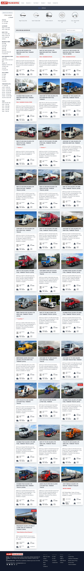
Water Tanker (6, 35)
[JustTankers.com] (10, 3)
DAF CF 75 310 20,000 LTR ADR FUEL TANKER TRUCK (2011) (48, 443)
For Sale (5, 21)
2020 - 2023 (5, 104)
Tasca (4, 58)
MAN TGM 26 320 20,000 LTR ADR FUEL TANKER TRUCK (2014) (25, 314)
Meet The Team (46, 556)
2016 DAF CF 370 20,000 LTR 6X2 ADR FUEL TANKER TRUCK (25, 230)
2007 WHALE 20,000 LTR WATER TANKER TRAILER (70, 484)
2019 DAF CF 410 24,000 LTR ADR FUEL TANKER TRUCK (71, 96)
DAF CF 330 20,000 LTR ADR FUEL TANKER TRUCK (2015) (48, 229)
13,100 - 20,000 (6, 90)
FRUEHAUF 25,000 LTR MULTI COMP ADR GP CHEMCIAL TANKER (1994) (25, 527)
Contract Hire (55, 562)
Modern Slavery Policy (72, 560)
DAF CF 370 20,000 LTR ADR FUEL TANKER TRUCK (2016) (71, 187)
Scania (4, 45)
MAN (4, 48)
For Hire (4, 23)
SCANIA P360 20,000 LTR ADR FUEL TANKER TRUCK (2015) (72, 271)
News (44, 562)
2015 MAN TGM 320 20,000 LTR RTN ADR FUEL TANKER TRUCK (48, 272)
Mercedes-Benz (6, 52)
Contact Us (55, 3)
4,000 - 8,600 (6, 87)
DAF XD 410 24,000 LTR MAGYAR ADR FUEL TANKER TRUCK (25, 52)
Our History (45, 560)
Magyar (4, 63)
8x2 (3, 77)
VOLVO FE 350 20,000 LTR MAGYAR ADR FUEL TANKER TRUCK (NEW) (71, 52)
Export (49, 3)
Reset (11, 17)
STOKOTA (5, 66)
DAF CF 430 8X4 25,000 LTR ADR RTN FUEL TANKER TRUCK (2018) (25, 143)
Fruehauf (5, 53)
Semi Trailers (6, 29)
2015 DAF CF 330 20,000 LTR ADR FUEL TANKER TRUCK (72, 229)
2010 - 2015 (5, 107)
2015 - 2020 (5, 106)
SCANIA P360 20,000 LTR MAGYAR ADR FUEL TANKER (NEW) (25, 97)
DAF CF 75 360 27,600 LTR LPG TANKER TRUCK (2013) (48, 313)
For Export (54, 560)
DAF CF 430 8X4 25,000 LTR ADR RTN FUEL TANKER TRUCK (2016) (25, 188)
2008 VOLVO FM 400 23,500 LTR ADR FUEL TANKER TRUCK (48, 485)
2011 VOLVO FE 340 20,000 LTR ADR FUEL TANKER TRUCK (24, 401)
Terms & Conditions (72, 564)
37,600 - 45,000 (6, 95)
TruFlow (61, 562)
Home (22, 3)
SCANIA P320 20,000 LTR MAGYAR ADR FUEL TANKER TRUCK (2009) (25, 485)
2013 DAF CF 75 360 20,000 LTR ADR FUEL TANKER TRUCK (48, 359)
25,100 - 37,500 (6, 94)
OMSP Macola (63, 560)
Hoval (4, 68)
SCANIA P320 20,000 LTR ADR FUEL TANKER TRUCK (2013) (72, 313)
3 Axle (4, 81)
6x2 (4, 74)
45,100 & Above (6, 97)
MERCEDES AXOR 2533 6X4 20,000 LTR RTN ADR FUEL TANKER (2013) (25, 359)
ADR (3, 39)
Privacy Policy (71, 562)
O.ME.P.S (62, 558)
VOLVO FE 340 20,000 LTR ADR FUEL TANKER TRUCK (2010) (71, 443)
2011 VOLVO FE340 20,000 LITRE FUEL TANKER (48, 400)
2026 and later (6, 102)
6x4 (3, 79)
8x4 (3, 76)
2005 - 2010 (5, 109)
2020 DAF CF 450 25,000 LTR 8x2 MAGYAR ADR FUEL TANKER (49, 97)
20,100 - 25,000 (6, 92)
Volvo (4, 46)
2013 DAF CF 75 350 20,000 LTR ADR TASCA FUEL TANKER (72, 358)
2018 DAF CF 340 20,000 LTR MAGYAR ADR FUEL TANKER (72, 142)
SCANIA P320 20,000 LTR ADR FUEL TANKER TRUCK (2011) (72, 400)
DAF (4, 43)
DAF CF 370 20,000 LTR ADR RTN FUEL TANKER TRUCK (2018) (48, 143)
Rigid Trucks (6, 27)
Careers (44, 558)
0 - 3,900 (5, 85)
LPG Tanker (5, 37)
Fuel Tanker (5, 33)
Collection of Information (73, 558)
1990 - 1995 (5, 111)
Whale (4, 50)
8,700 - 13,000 (6, 89)
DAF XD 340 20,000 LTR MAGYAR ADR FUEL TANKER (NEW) (48, 52)
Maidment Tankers (7, 64)
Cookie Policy (71, 556)
